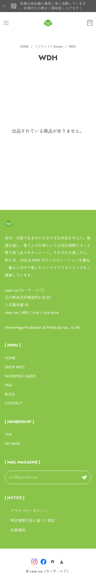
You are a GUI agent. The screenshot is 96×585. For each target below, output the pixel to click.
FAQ (8, 385)
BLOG (10, 394)
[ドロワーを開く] (6, 23)
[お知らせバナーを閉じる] (4, 6)
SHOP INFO (15, 367)
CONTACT (13, 403)
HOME (10, 358)
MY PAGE (12, 443)
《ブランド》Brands (48, 46)
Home (24, 47)
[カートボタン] (90, 23)
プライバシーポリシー (29, 511)
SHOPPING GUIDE (20, 376)
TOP (8, 434)
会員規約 (17, 530)
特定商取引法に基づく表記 (32, 520)
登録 (84, 477)
